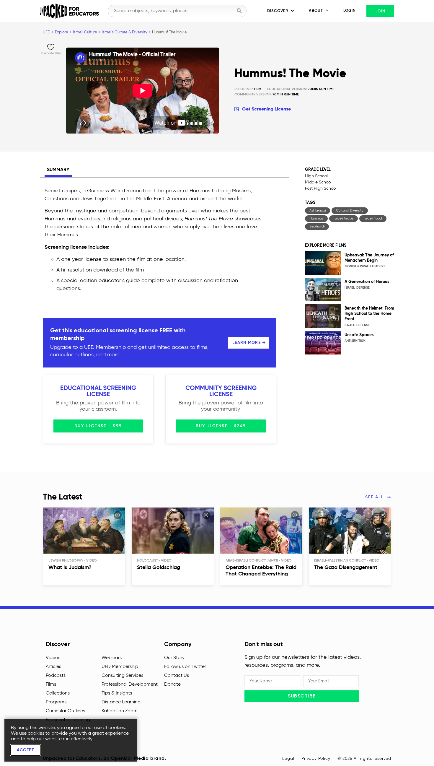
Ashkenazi (317, 210)
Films (51, 684)
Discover (277, 11)
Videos (53, 658)
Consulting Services (122, 675)
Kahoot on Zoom (120, 711)
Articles (53, 666)
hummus (316, 218)
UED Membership (120, 666)
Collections (58, 693)
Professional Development (130, 684)
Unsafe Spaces (359, 335)
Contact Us (176, 675)
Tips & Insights (117, 693)
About (316, 11)
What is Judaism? (70, 567)
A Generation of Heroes (367, 282)
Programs (56, 702)
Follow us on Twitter (185, 666)
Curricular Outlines (65, 711)
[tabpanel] (153, 241)
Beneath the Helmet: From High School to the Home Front (369, 313)
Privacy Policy (315, 759)
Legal (288, 759)
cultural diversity (349, 210)
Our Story (174, 658)
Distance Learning (121, 702)
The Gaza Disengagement (345, 567)
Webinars (112, 658)
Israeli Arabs (343, 218)
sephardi (316, 226)
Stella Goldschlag (158, 567)
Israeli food (373, 218)
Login (349, 11)
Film (247, 89)
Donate (172, 684)
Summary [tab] (58, 169)
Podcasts (56, 675)
